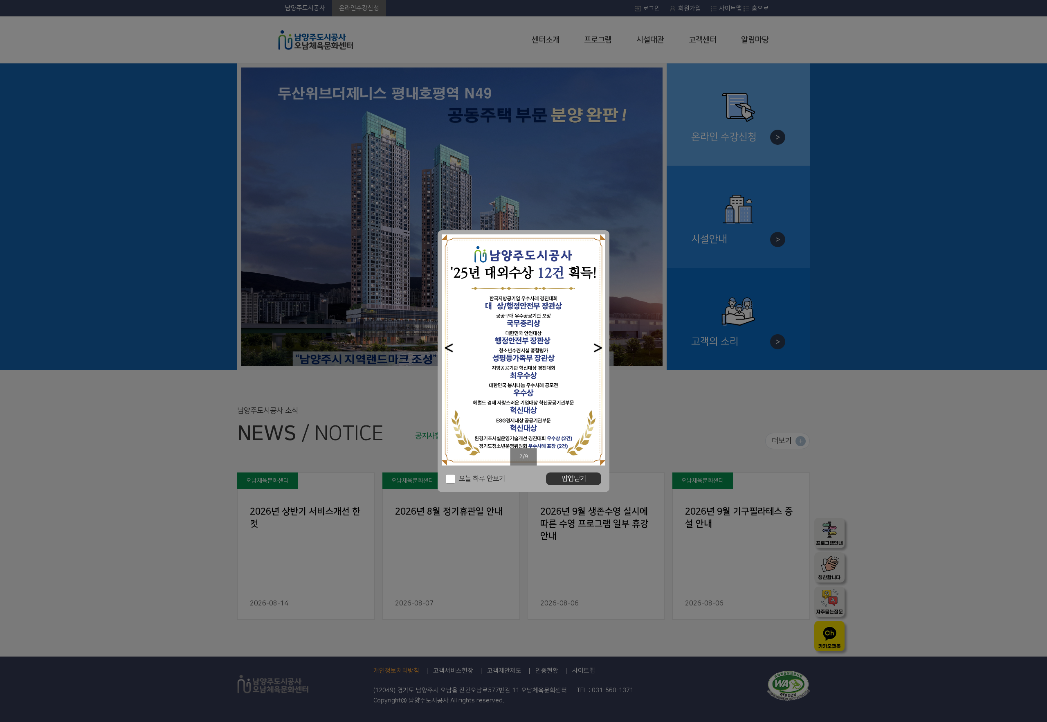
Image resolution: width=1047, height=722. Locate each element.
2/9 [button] (523, 456)
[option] (523, 350)
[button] (449, 348)
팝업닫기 (574, 478)
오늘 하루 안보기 (482, 478)
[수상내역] (523, 350)
